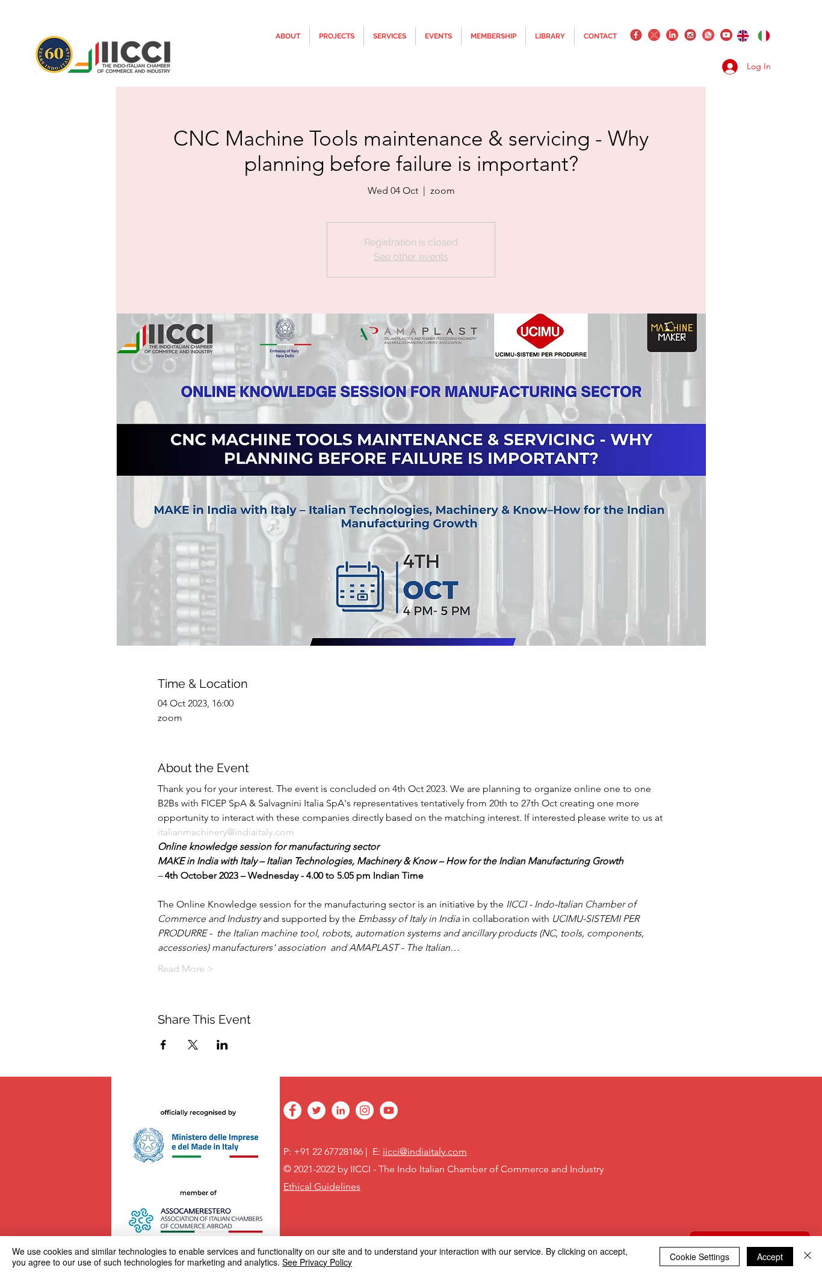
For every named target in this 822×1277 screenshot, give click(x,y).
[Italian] (764, 35)
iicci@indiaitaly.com (425, 1151)
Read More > (186, 968)
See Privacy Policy (317, 1262)
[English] (742, 35)
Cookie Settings (699, 1257)
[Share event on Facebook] (163, 1045)
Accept (770, 1257)
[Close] (807, 1256)
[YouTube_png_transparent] (726, 35)
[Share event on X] (193, 1045)
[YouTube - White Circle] (389, 1110)
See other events (411, 256)
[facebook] (636, 35)
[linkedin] (672, 35)
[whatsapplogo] (708, 35)
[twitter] (654, 35)
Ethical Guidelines (321, 1186)
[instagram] (690, 35)
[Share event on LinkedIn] (222, 1045)
